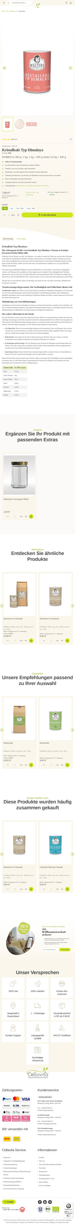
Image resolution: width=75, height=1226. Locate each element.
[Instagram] (50, 1202)
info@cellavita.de (48, 1110)
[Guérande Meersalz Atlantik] (55, 843)
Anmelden (65, 949)
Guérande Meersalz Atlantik (51, 867)
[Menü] (4, 3)
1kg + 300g (19, 208)
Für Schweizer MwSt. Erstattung (14, 1189)
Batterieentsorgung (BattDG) (12, 1182)
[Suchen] (8, 3)
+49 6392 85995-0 (46, 1108)
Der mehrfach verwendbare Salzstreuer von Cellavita (32, 186)
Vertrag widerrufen (45, 1097)
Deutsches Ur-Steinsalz (13, 618)
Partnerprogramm (44, 1175)
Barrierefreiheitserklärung (11, 1185)
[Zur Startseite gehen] (37, 5)
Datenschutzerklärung (10, 1164)
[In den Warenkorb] (31, 516)
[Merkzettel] (66, 3)
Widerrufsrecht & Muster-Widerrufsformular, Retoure (17, 1173)
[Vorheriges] (4, 68)
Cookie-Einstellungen (10, 1168)
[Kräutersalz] (19, 719)
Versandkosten (34, 1220)
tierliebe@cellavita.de (49, 1134)
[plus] (18, 215)
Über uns (42, 1161)
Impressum (7, 1157)
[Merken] (70, 139)
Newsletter (42, 1168)
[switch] (69, 1215)
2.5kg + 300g (30, 208)
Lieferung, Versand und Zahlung (14, 1178)
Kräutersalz (8, 743)
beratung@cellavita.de (49, 1124)
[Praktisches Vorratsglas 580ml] (19, 475)
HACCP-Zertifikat (45, 1185)
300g (4, 208)
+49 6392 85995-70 (47, 1121)
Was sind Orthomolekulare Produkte (50, 1164)
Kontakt (41, 1157)
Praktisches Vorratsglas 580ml (16, 499)
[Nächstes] (70, 68)
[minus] (4, 215)
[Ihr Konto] (71, 3)
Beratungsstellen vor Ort (46, 1178)
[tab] (8, 238)
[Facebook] (40, 1202)
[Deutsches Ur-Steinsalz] (19, 594)
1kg (11, 208)
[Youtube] (45, 1202)
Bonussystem (43, 1171)
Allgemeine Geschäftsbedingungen (14, 1161)
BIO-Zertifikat (43, 1182)
